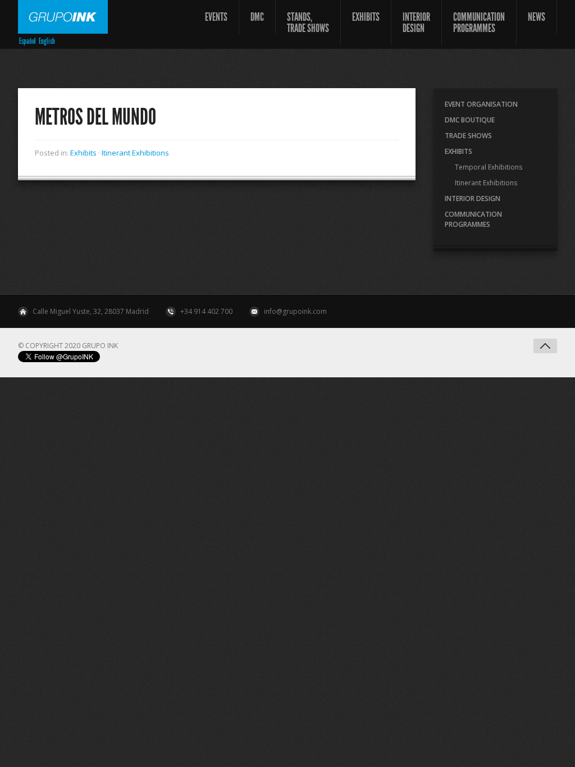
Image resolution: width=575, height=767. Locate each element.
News (536, 17)
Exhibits (366, 17)
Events (216, 17)
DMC (257, 17)
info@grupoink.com (295, 311)
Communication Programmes (479, 22)
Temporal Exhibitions (488, 167)
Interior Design (416, 22)
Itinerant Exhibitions (135, 153)
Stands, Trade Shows (308, 22)
